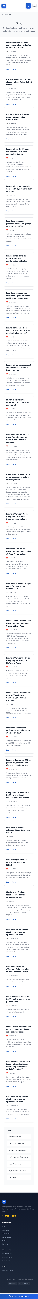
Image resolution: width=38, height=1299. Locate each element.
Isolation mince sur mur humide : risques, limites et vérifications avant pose (18, 295)
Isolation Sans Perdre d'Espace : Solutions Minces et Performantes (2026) (18, 969)
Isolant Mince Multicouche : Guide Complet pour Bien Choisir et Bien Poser (18, 623)
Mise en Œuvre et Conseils (18, 1150)
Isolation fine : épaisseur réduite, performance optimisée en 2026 (17, 932)
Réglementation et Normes (18, 1171)
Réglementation (7, 1257)
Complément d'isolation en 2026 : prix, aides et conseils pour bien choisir (18, 795)
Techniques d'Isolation (16, 1143)
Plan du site (6, 1261)
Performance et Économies (18, 1157)
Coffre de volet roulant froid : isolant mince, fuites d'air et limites (19, 82)
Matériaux (5, 1230)
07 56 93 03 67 (10, 1216)
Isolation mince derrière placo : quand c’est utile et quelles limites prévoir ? (18, 330)
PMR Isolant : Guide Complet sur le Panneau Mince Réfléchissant (19, 586)
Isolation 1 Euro (7, 1254)
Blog (3, 1226)
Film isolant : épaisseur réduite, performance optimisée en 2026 (16, 895)
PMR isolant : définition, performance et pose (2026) (16, 862)
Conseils (5, 1244)
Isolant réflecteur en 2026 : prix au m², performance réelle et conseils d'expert (18, 762)
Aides (4, 1240)
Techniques (6, 1233)
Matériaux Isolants (15, 1137)
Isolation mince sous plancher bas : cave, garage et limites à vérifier (18, 223)
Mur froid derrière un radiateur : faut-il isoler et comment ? (17, 402)
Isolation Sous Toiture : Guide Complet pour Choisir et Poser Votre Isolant (18, 551)
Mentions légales (7, 1270)
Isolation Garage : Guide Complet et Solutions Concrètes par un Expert (17, 516)
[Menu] (34, 6)
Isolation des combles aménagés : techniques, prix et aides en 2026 (18, 730)
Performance (6, 1237)
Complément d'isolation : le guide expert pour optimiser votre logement (18, 477)
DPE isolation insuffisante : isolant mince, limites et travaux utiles (18, 117)
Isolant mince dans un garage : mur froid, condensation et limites (16, 258)
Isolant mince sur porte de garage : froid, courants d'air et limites (19, 189)
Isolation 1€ (13, 1177)
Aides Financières (15, 1164)
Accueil (4, 14)
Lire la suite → (11, 69)
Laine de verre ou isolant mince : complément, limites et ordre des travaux (18, 45)
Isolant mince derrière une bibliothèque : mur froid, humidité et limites (18, 151)
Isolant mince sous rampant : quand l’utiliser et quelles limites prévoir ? (18, 367)
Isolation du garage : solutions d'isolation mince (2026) (18, 830)
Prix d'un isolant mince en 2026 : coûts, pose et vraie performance (18, 999)
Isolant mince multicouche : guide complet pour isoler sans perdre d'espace (18, 1029)
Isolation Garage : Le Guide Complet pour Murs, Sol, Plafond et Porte (18, 660)
